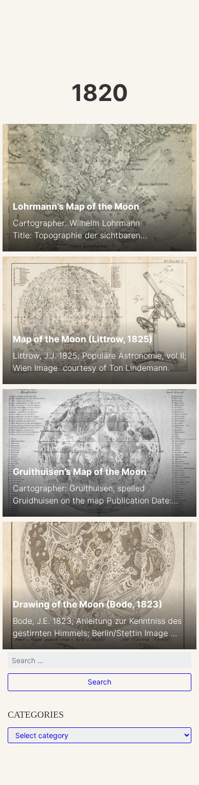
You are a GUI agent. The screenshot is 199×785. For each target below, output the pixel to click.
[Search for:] (99, 662)
